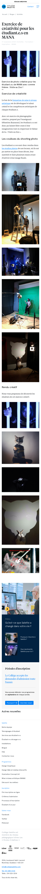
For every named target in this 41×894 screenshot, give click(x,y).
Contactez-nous (8, 756)
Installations (6, 744)
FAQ (3, 752)
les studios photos (9, 149)
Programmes (6, 762)
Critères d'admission (10, 796)
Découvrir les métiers (10, 782)
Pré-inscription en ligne (11, 792)
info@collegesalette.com (11, 867)
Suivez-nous (6, 810)
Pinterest (5, 823)
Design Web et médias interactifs (14, 770)
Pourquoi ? (11, 703)
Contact (30, 7)
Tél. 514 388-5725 (8, 871)
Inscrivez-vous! (26, 703)
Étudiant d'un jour (9, 805)
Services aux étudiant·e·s (11, 735)
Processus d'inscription (11, 801)
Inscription (5, 788)
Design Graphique (8, 766)
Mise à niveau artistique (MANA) (13, 778)
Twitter (4, 819)
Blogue (4, 748)
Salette (4, 723)
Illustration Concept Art (11, 774)
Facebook (5, 815)
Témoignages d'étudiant (11, 731)
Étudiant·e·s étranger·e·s (11, 739)
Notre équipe (7, 727)
